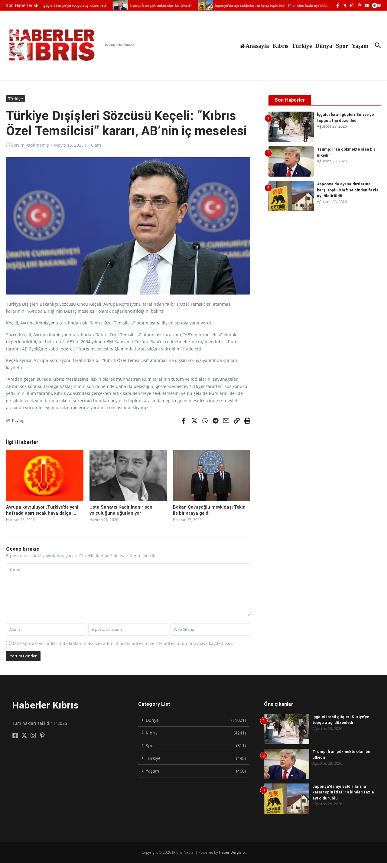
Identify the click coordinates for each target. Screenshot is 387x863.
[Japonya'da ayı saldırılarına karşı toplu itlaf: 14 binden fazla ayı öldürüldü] (199, 5)
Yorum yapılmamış (30, 145)
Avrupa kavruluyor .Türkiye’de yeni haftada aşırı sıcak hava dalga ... (42, 510)
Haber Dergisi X (232, 852)
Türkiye (302, 46)
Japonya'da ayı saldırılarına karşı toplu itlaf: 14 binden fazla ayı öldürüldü (348, 190)
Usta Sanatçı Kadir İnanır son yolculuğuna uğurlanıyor (120, 510)
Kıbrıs (280, 46)
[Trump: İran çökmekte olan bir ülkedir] (113, 5)
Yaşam (360, 46)
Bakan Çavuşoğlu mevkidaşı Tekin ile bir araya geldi (209, 510)
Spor (342, 46)
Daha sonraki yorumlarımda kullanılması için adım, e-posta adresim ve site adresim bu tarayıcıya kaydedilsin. (122, 643)
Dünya (323, 46)
